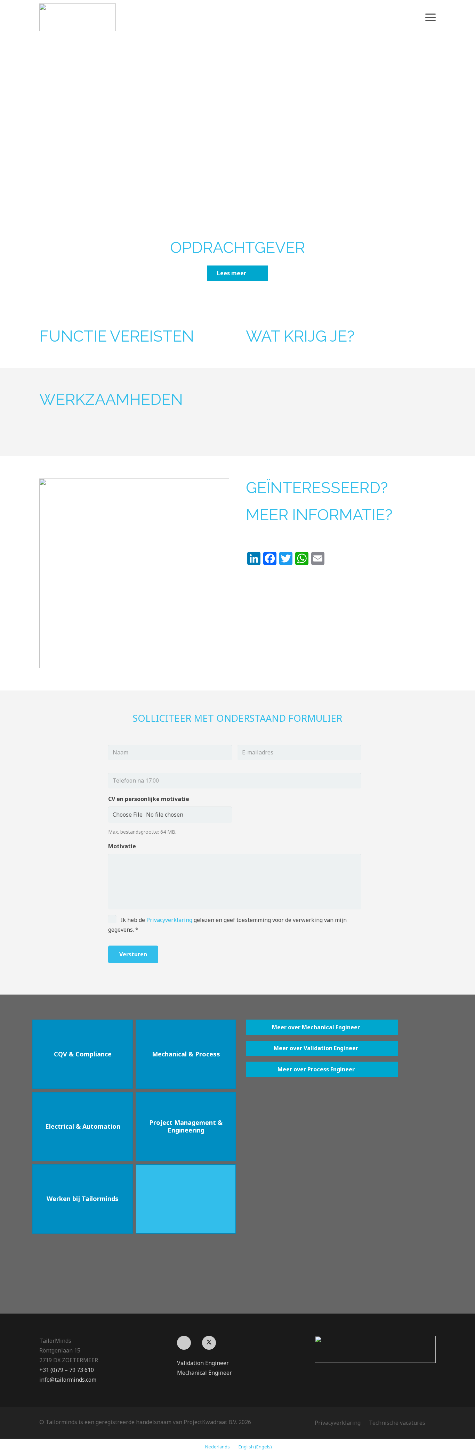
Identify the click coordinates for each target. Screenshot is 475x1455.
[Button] (186, 1199)
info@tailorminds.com (67, 1379)
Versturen (133, 954)
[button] (430, 17)
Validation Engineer (203, 1363)
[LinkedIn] (184, 1343)
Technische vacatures (397, 1423)
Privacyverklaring (169, 920)
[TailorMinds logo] (77, 17)
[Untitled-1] (375, 1349)
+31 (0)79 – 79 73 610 (66, 1370)
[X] (209, 1343)
